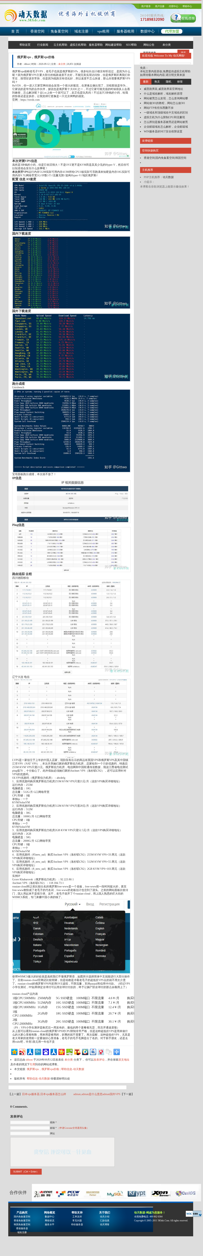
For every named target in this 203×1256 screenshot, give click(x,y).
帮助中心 (187, 6)
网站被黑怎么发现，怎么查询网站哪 (166, 98)
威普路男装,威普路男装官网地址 (163, 88)
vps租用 (103, 31)
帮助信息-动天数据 (38, 1078)
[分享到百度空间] (69, 1051)
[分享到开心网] (61, 1051)
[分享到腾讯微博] (37, 1051)
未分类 (166, 44)
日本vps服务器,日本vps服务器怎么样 (44, 1094)
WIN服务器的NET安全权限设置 (163, 131)
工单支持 (77, 1216)
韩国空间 (180, 157)
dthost (29, 1059)
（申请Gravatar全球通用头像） (73, 1128)
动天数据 (168, 177)
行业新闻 (42, 44)
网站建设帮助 (113, 44)
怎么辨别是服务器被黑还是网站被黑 (166, 122)
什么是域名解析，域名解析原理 (163, 93)
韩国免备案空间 (22, 1224)
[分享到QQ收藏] (85, 1051)
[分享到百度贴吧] (92, 1051)
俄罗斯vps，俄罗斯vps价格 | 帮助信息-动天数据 (55, 1069)
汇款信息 (104, 1220)
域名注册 (81, 31)
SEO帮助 (131, 44)
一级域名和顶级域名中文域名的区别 (166, 112)
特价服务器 (77, 1224)
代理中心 (173, 6)
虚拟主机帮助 (78, 44)
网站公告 (148, 44)
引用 (32, 1064)
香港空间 (37, 31)
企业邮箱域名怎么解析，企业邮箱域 (166, 126)
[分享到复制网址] (108, 1051)
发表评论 (99, 1059)
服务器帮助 (96, 44)
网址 (52, 1133)
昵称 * (53, 1122)
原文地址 (123, 1059)
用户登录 (146, 6)
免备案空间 (59, 31)
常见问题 (77, 1220)
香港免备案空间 (22, 1220)
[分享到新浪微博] (22, 1051)
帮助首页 (24, 44)
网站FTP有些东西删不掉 (158, 107)
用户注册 (159, 6)
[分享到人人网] (29, 1051)
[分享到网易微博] (100, 1051)
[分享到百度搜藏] (45, 1051)
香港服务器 (22, 1228)
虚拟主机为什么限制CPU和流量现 (164, 117)
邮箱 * (69, 1128)
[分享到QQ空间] (14, 1051)
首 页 (15, 31)
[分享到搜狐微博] (77, 1051)
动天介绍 (104, 1216)
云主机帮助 (60, 44)
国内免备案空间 (165, 157)
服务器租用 (125, 31)
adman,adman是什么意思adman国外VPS (96, 1094)
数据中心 (147, 31)
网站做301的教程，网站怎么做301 (164, 103)
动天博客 (104, 1224)
